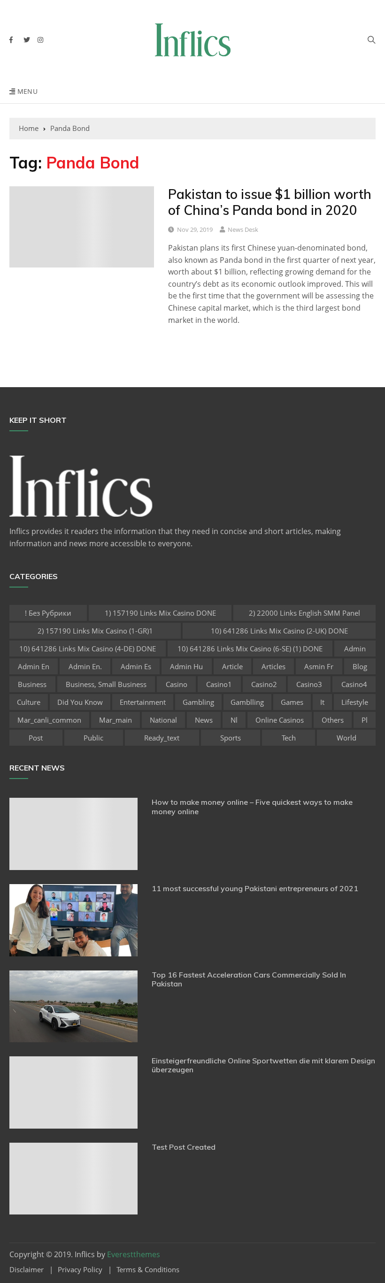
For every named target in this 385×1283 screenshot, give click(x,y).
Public (93, 737)
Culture (28, 702)
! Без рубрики (48, 613)
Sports (230, 737)
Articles (273, 666)
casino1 (219, 684)
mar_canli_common (49, 720)
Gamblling (247, 702)
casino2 (264, 684)
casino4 (354, 684)
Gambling (198, 702)
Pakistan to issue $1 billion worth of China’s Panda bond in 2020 (269, 202)
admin (355, 648)
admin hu (186, 666)
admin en (33, 666)
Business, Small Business (106, 684)
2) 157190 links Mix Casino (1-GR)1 (95, 630)
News (204, 720)
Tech (289, 737)
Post (36, 737)
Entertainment (143, 702)
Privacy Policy (80, 1269)
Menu (26, 91)
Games (292, 702)
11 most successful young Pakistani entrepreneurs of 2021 (255, 888)
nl (234, 720)
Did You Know (80, 702)
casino (176, 684)
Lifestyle (354, 702)
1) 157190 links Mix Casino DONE (160, 613)
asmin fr (318, 666)
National (163, 720)
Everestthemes (133, 1254)
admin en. (85, 666)
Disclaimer (26, 1269)
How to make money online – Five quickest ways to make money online (252, 806)
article (232, 666)
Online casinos (279, 720)
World (346, 737)
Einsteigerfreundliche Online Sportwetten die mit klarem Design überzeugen (263, 1065)
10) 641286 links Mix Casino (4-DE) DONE (87, 648)
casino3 (309, 684)
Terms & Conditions (147, 1269)
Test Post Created (184, 1147)
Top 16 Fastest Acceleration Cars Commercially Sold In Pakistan (249, 979)
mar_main (115, 720)
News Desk (243, 229)
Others (333, 720)
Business (32, 684)
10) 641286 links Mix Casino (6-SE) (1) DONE (250, 648)
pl (365, 720)
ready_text (161, 737)
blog (360, 666)
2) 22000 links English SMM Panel (304, 613)
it (322, 702)
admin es (136, 666)
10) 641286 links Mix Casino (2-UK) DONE (279, 630)
